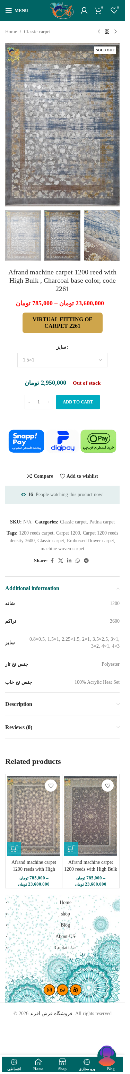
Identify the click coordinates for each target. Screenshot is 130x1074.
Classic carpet (37, 31)
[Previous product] (99, 32)
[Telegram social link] (86, 561)
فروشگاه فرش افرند (51, 1013)
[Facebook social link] (52, 561)
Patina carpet (102, 522)
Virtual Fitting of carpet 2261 (62, 322)
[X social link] (60, 561)
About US (65, 936)
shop (65, 914)
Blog (65, 925)
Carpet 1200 (68, 533)
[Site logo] (62, 9)
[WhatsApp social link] (77, 561)
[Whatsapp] (62, 990)
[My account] (84, 10)
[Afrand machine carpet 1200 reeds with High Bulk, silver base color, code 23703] (33, 816)
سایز (61, 347)
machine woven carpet (62, 548)
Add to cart (78, 401)
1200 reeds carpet (36, 533)
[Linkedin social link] (69, 561)
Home (11, 31)
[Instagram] (49, 990)
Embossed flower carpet (90, 540)
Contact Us (65, 947)
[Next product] (115, 32)
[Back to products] (107, 32)
